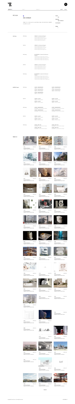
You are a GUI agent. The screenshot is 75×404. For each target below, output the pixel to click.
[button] (62, 9)
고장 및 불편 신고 (65, 399)
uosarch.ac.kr (14, 399)
